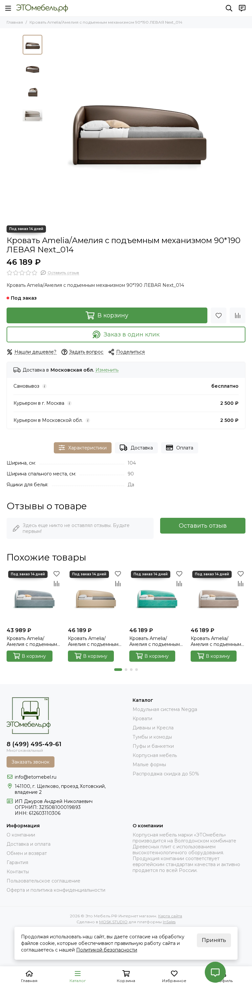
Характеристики (87, 448)
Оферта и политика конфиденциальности (56, 890)
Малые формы (149, 765)
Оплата (184, 448)
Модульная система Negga (165, 709)
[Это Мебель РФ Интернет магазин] (42, 8)
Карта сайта (170, 915)
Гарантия (17, 862)
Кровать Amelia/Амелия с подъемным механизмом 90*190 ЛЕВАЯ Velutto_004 (216, 641)
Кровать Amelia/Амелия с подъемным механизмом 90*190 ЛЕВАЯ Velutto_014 (154, 641)
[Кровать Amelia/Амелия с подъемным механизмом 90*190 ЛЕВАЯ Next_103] (95, 596)
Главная (15, 22)
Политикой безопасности (106, 950)
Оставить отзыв (203, 525)
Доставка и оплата (29, 844)
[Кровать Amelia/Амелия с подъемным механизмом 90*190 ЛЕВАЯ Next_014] (137, 127)
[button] (49, 127)
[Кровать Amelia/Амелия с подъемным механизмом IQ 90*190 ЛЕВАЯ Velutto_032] (34, 596)
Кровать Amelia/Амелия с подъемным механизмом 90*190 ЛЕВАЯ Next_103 (93, 641)
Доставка (142, 448)
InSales (169, 921)
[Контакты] (242, 8)
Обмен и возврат (27, 853)
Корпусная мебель (155, 755)
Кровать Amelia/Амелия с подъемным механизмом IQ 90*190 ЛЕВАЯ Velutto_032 (33, 641)
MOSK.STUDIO (113, 921)
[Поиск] (229, 8)
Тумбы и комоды (152, 737)
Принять (214, 940)
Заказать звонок (30, 762)
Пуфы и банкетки (153, 746)
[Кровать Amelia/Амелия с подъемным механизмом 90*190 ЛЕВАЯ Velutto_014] (156, 596)
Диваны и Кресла (153, 728)
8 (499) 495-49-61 (34, 744)
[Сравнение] (237, 315)
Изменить (106, 370)
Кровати (142, 719)
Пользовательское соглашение (43, 881)
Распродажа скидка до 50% (166, 774)
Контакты (18, 872)
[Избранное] (218, 315)
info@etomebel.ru (35, 777)
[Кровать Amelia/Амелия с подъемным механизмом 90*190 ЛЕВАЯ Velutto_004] (218, 596)
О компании (21, 835)
